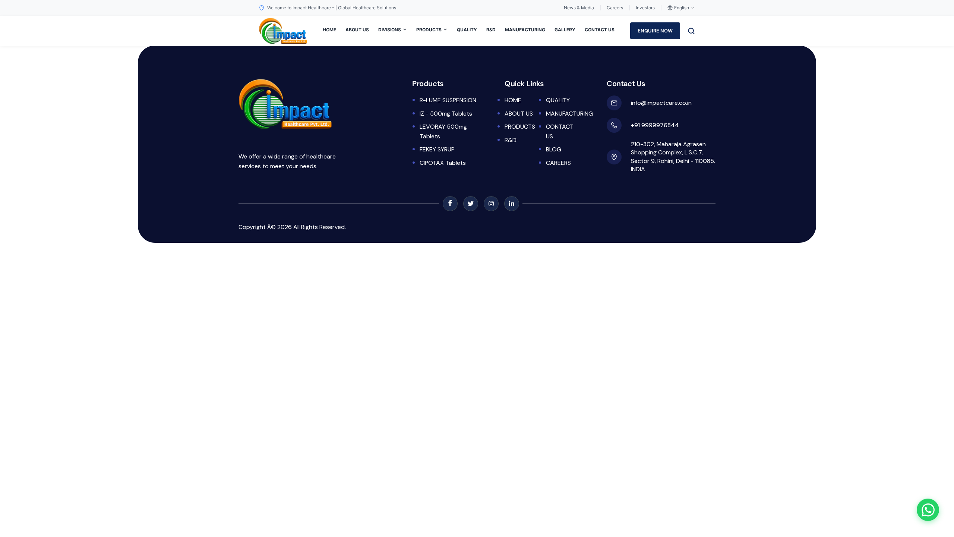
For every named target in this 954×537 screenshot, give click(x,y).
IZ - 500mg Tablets (446, 113)
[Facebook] (450, 203)
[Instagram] (491, 203)
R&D (491, 29)
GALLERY (565, 29)
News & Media (579, 7)
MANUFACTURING (525, 29)
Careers (615, 7)
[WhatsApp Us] (928, 511)
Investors (645, 7)
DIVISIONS (389, 29)
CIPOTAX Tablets (443, 163)
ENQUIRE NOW (655, 31)
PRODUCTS (429, 29)
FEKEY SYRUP (437, 149)
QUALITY (467, 29)
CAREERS (558, 163)
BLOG (553, 149)
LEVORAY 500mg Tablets (443, 131)
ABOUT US (357, 29)
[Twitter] (470, 203)
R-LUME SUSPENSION (448, 100)
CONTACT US (600, 29)
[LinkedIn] (511, 203)
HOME (329, 29)
